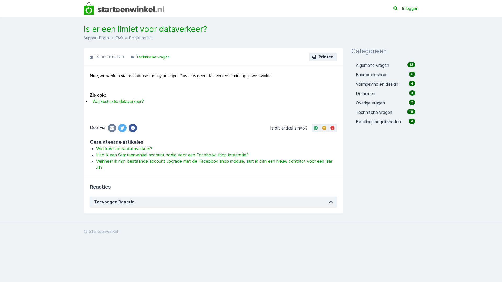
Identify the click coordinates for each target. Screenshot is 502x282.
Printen (325, 57)
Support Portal (97, 38)
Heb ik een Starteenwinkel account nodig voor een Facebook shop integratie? (172, 154)
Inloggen (410, 8)
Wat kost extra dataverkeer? (118, 101)
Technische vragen (153, 57)
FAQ (119, 38)
